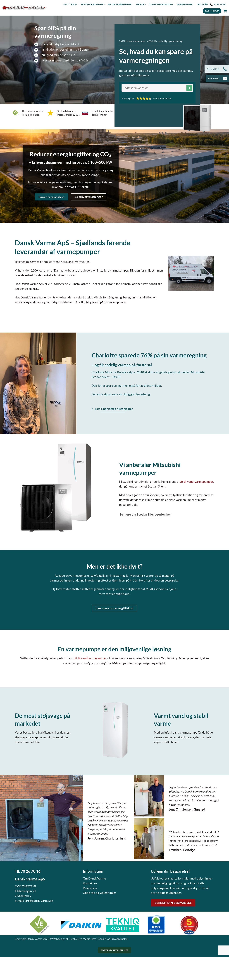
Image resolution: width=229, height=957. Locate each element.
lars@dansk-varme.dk (39, 900)
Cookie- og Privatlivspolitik (113, 939)
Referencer (90, 888)
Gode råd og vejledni (96, 892)
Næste (189, 88)
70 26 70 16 (31, 871)
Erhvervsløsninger (92, 4)
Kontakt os (90, 883)
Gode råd (202, 4)
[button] (225, 10)
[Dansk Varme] (24, 7)
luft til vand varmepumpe (89, 658)
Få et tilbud (70, 4)
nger (113, 892)
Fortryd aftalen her (115, 950)
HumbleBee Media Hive (82, 939)
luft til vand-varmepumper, (196, 481)
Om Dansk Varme (94, 878)
